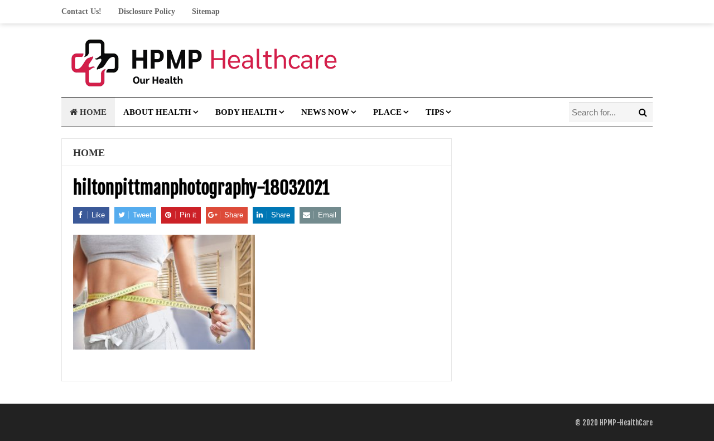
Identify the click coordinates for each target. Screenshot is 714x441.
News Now (325, 112)
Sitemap (206, 11)
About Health (157, 112)
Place (387, 112)
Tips (435, 112)
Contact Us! (81, 11)
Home (92, 112)
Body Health (246, 112)
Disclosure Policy (146, 11)
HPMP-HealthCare (626, 422)
